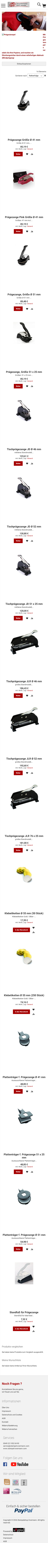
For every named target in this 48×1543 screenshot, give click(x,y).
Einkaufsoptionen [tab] (24, 64)
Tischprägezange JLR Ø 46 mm (24, 681)
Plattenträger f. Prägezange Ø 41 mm (24, 1077)
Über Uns (5, 1407)
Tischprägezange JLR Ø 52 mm (24, 758)
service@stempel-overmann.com (16, 1446)
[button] (27, 154)
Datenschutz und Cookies (12, 1415)
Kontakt (5, 1422)
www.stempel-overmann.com (15, 1448)
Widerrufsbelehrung (10, 1425)
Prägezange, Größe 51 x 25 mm (24, 371)
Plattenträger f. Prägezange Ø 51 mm (24, 1234)
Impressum (6, 1411)
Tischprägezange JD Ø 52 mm (24, 526)
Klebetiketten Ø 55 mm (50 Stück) (24, 913)
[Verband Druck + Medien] (6, 1494)
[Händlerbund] (17, 1494)
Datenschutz (8, 1535)
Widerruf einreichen (9, 1429)
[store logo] (18, 4)
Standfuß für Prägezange (24, 1312)
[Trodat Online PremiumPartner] (7, 1485)
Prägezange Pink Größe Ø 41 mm (24, 217)
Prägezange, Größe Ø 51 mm (24, 294)
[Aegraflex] (24, 1485)
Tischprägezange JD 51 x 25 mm (24, 603)
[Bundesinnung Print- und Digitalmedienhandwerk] (15, 1485)
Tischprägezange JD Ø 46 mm (24, 449)
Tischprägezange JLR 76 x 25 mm (24, 836)
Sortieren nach (21, 76)
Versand (30, 149)
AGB (4, 1418)
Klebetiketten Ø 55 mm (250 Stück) (24, 995)
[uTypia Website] (19, 1531)
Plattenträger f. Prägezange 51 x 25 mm (24, 1156)
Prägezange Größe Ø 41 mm (24, 139)
